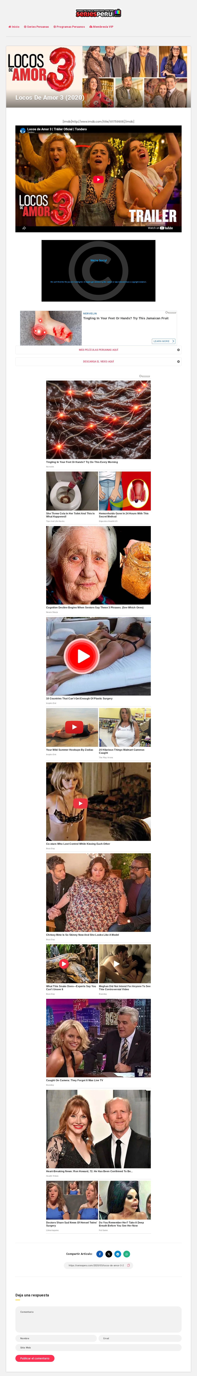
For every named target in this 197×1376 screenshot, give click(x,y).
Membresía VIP (102, 26)
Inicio (15, 26)
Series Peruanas (37, 26)
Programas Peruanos (70, 26)
